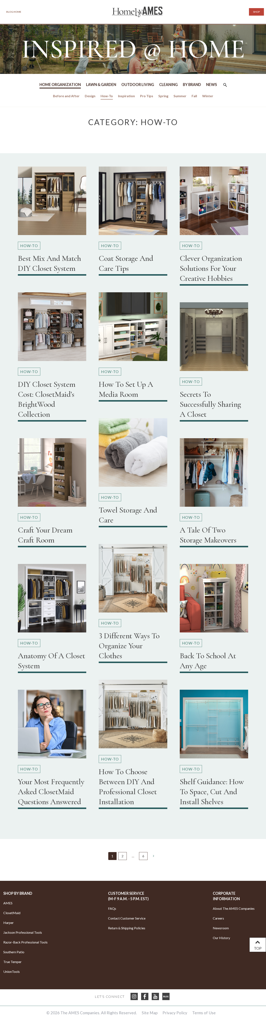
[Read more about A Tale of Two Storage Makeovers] (214, 474)
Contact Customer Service (126, 918)
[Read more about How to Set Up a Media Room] (133, 328)
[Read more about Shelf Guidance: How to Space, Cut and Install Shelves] (214, 726)
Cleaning (168, 84)
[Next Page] (153, 856)
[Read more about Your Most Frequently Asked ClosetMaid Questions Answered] (52, 726)
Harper (8, 923)
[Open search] (225, 86)
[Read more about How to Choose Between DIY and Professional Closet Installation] (133, 716)
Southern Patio (13, 952)
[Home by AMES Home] (137, 12)
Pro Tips (146, 96)
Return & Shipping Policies (126, 928)
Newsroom (221, 928)
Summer (180, 96)
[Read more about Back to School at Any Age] (214, 600)
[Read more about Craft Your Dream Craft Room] (52, 474)
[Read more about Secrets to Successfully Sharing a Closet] (214, 338)
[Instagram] (134, 996)
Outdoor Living (137, 84)
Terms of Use (204, 1012)
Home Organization (60, 84)
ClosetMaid (11, 913)
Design (90, 96)
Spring (163, 96)
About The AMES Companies (234, 908)
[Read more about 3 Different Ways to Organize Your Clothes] (133, 580)
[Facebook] (144, 996)
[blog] (166, 996)
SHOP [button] (256, 11)
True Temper (12, 962)
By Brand (192, 84)
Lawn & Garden (101, 84)
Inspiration (126, 96)
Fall (194, 96)
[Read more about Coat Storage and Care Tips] (133, 202)
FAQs (112, 908)
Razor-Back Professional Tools (25, 942)
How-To (107, 96)
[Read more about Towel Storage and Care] (133, 454)
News (211, 84)
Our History (221, 938)
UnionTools (11, 971)
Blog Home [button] (13, 11)
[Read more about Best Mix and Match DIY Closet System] (52, 202)
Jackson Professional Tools (22, 932)
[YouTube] (155, 996)
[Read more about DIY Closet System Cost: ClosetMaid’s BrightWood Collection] (52, 328)
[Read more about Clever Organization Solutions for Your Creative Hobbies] (214, 202)
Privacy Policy (175, 1012)
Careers (218, 918)
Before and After (66, 96)
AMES (7, 903)
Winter (207, 96)
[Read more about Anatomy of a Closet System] (52, 600)
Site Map (150, 1012)
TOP (257, 948)
